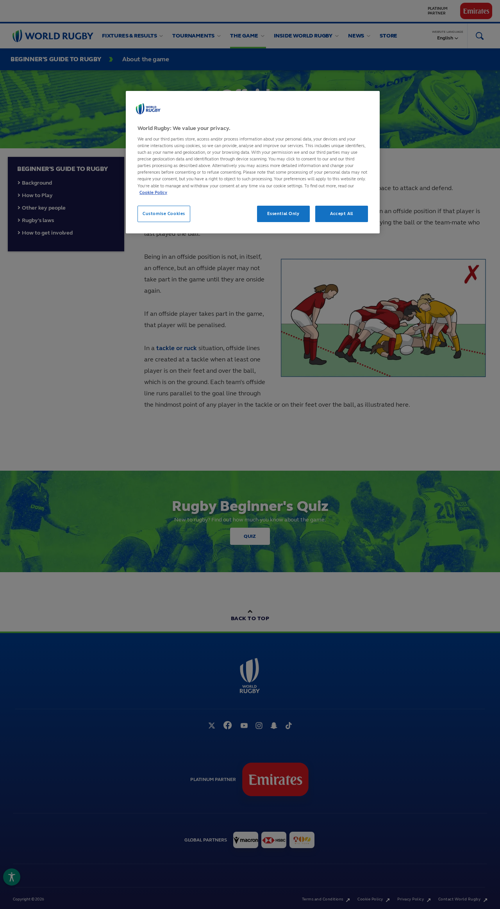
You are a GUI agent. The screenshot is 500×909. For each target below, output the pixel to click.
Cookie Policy (153, 192)
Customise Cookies (164, 213)
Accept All (341, 213)
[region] (253, 162)
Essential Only (283, 213)
